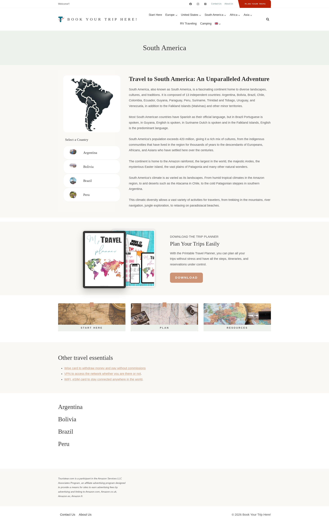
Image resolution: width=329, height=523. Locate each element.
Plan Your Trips (255, 4)
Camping (205, 23)
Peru (86, 195)
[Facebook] (190, 4)
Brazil (87, 181)
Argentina (90, 152)
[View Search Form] (268, 19)
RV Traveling (188, 23)
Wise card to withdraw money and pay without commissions (105, 368)
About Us (228, 4)
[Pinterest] (205, 4)
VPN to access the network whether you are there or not (102, 373)
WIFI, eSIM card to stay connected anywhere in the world (103, 379)
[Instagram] (198, 4)
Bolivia (88, 167)
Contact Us (216, 4)
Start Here (155, 14)
